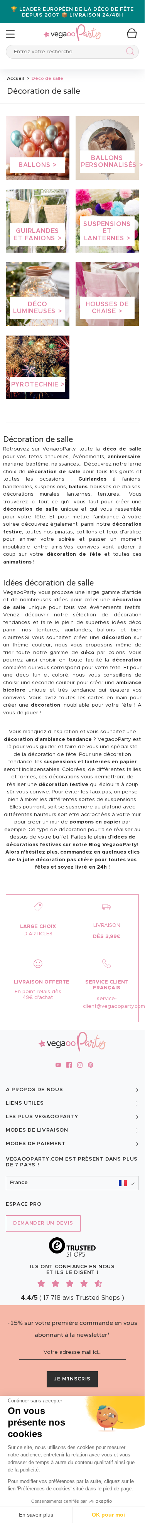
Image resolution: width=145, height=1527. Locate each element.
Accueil (15, 78)
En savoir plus (36, 1515)
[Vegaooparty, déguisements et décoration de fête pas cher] (72, 28)
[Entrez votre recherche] (128, 52)
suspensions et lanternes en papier (90, 761)
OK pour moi (108, 1515)
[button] (72, 1183)
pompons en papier (95, 822)
